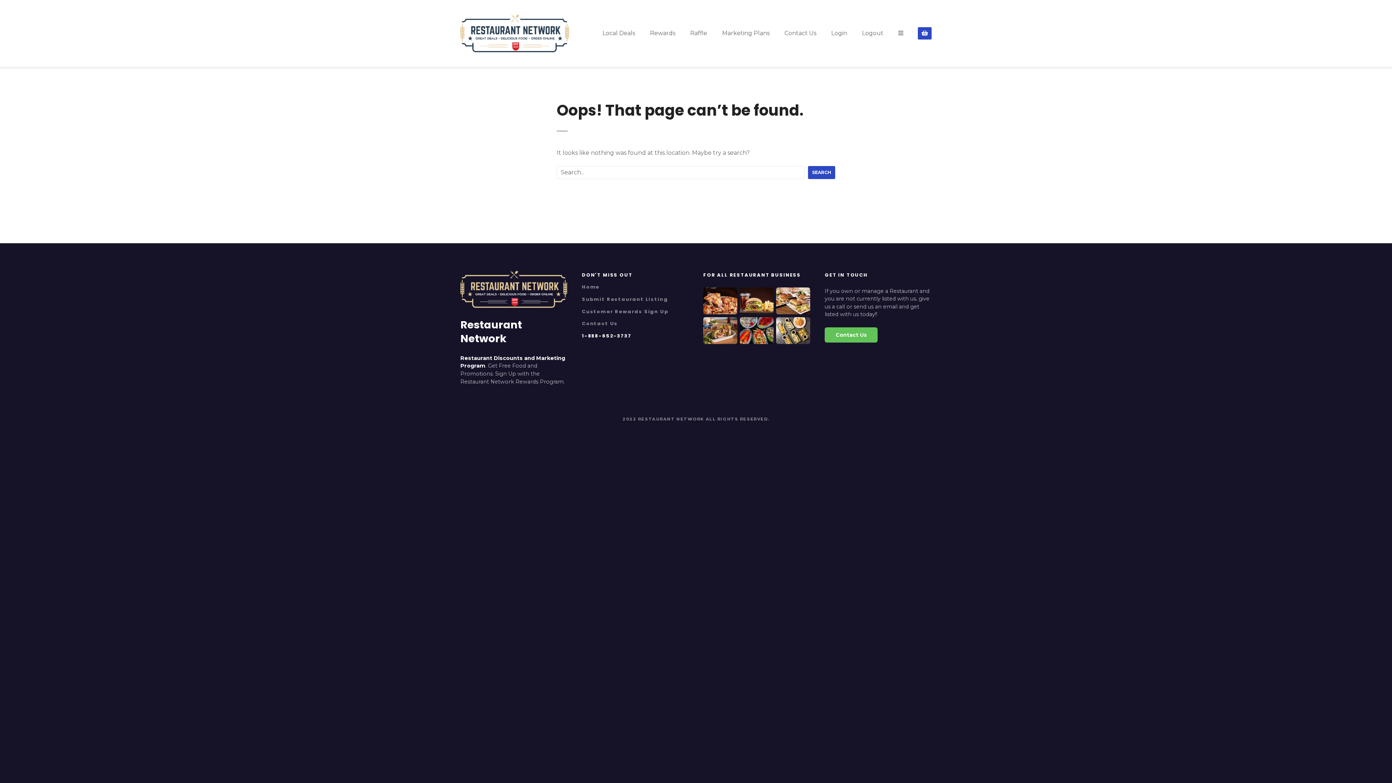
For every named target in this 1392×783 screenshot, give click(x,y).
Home (591, 286)
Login (839, 33)
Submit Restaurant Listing (625, 299)
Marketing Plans (746, 33)
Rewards (662, 33)
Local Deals (618, 33)
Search (821, 172)
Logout (872, 33)
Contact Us (800, 33)
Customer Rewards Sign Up (625, 311)
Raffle (698, 33)
